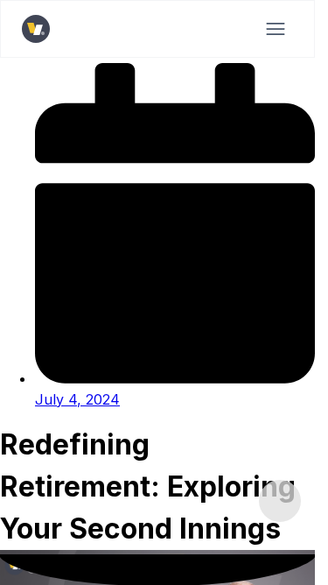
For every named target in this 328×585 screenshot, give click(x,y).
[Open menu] (275, 28)
